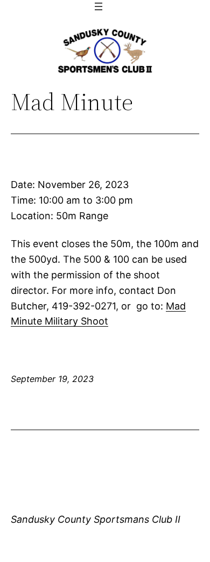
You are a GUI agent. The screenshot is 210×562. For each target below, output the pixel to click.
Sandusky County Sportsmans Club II (95, 519)
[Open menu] (98, 6)
